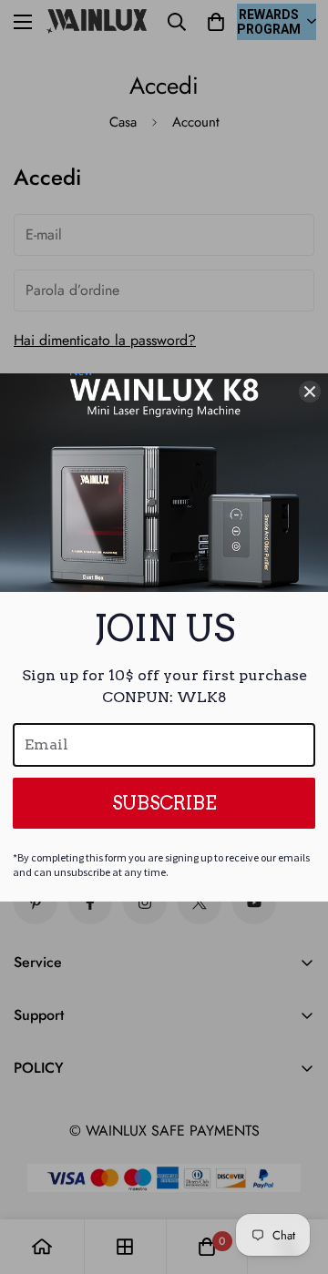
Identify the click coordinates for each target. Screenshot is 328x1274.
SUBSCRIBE (164, 803)
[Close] (310, 392)
